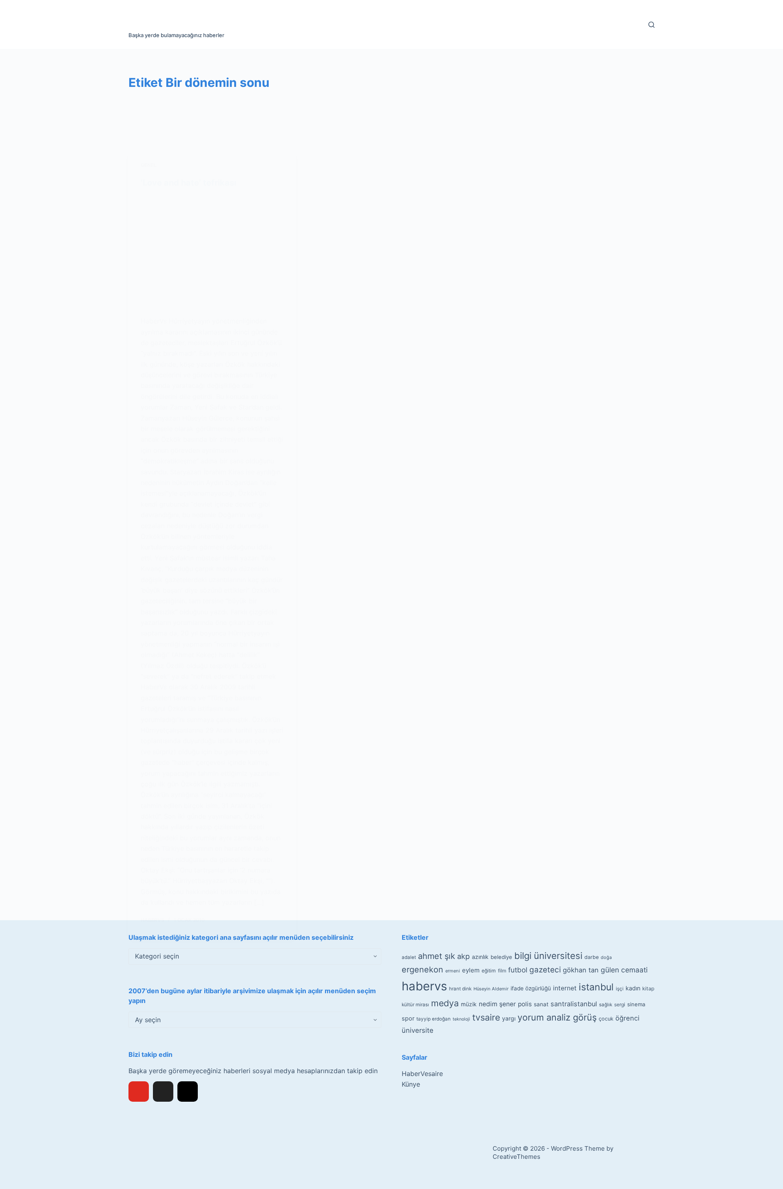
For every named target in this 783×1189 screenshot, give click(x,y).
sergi (619, 1004)
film (502, 971)
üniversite (418, 1030)
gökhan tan (581, 970)
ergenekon (422, 969)
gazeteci (545, 969)
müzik (469, 1004)
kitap (648, 988)
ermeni (452, 971)
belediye (501, 957)
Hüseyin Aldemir (491, 989)
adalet (409, 957)
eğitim (489, 971)
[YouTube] (138, 1091)
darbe (591, 957)
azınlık (480, 956)
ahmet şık (436, 956)
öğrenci (627, 1018)
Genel (149, 165)
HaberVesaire (422, 1073)
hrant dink (460, 989)
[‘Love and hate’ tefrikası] (212, 252)
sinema (636, 1004)
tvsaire (486, 1017)
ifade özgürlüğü (531, 988)
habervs (424, 986)
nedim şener (497, 1004)
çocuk (606, 1019)
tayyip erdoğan (433, 1019)
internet (565, 988)
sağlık (605, 1004)
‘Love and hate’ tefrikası (188, 183)
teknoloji (461, 1019)
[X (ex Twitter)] (163, 1091)
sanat (541, 1004)
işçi (620, 989)
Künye (411, 1084)
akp (463, 956)
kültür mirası (415, 1004)
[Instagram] (187, 1091)
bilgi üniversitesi (548, 955)
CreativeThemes (516, 1156)
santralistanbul (574, 1004)
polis (525, 1004)
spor (408, 1018)
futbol (517, 969)
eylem (471, 970)
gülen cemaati (624, 969)
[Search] (651, 25)
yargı (508, 1018)
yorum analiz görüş (557, 1017)
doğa (606, 957)
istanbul (596, 987)
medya (445, 1003)
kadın (633, 988)
